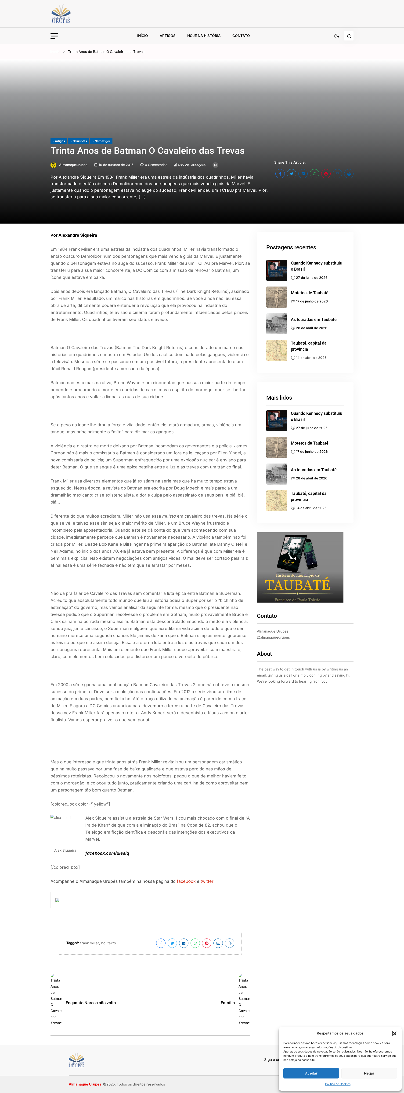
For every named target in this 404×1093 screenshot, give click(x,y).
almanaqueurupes (73, 165)
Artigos (168, 35)
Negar (369, 1073)
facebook (186, 881)
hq (103, 943)
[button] (394, 1033)
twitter (207, 881)
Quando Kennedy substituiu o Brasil (316, 266)
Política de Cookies (337, 1084)
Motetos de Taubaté (309, 292)
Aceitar (311, 1073)
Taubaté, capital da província (309, 346)
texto (112, 943)
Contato (241, 35)
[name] (71, 13)
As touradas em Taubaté (314, 319)
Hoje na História (204, 35)
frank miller (89, 943)
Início (142, 35)
